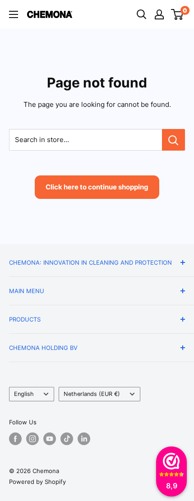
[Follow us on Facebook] (15, 438)
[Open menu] (13, 14)
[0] (177, 14)
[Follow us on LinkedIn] (84, 438)
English (24, 394)
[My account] (159, 14)
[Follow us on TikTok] (66, 438)
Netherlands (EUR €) (92, 394)
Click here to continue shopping (97, 187)
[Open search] (142, 14)
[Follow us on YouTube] (49, 438)
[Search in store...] (173, 140)
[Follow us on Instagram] (32, 438)
